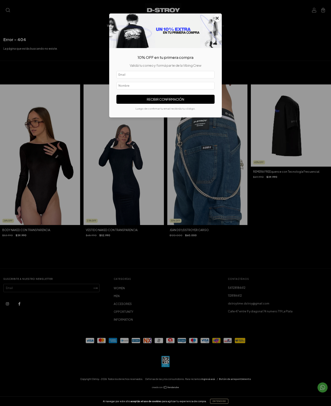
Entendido (219, 401)
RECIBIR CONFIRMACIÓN (165, 99)
